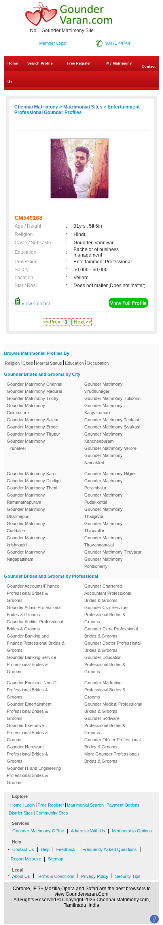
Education (74, 363)
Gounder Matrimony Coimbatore (26, 409)
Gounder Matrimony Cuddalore (26, 527)
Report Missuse (26, 858)
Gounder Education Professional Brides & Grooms (104, 664)
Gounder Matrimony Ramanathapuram (26, 498)
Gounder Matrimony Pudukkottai (103, 498)
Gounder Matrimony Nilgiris (110, 473)
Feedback (66, 849)
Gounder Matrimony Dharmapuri (26, 513)
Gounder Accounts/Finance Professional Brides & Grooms (33, 593)
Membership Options (132, 830)
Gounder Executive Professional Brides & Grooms (27, 732)
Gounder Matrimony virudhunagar (103, 388)
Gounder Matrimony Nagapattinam (26, 555)
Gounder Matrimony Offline (38, 830)
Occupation (98, 363)
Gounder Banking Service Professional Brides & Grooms (31, 664)
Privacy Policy (94, 876)
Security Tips (127, 876)
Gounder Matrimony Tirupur (33, 434)
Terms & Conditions (55, 876)
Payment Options (123, 805)
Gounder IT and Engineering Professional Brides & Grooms (34, 775)
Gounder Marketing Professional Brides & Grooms (104, 689)
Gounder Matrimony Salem (32, 419)
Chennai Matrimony (36, 107)
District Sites (21, 813)
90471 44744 (117, 43)
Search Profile (40, 63)
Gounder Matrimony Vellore (110, 448)
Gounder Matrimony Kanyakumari (103, 409)
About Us (21, 876)
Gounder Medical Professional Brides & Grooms (113, 708)
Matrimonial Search (85, 805)
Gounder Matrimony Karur (32, 473)
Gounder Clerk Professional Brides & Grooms (111, 632)
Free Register (79, 63)
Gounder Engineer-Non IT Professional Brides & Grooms (32, 689)
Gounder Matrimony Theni (32, 487)
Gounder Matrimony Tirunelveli (26, 445)
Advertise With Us (88, 830)
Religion (12, 363)
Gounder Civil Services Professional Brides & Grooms (106, 614)
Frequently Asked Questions (109, 849)
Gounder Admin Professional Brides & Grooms (34, 611)
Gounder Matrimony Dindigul (34, 480)
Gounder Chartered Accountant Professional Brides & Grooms (107, 593)
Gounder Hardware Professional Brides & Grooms (27, 753)
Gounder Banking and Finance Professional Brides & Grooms (35, 643)
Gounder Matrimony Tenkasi (111, 419)
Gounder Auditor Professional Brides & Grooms (35, 625)
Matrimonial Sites (82, 107)
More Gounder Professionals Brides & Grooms (112, 757)
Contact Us (81, 74)
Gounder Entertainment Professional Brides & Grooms (29, 711)
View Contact (35, 303)
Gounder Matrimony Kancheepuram (103, 437)
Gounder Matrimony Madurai (34, 391)
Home (13, 63)
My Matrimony (119, 63)
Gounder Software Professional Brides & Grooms (104, 725)
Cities (28, 363)
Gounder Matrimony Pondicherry (103, 563)
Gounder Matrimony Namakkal (103, 459)
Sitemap (55, 858)
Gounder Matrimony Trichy (33, 398)
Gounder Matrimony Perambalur (103, 484)
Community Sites (52, 813)
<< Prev (52, 322)
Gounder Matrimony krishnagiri (26, 541)
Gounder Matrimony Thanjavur (103, 513)
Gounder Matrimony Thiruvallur (103, 527)
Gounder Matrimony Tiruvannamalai (103, 541)
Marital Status (49, 363)
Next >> (82, 322)
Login (30, 805)
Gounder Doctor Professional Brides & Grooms (112, 647)
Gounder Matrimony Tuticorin (112, 398)
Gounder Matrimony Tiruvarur (113, 552)
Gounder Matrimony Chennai (34, 384)
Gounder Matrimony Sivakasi (112, 426)
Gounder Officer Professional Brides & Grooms (112, 743)
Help (45, 849)
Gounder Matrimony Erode (32, 426)
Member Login (52, 43)
